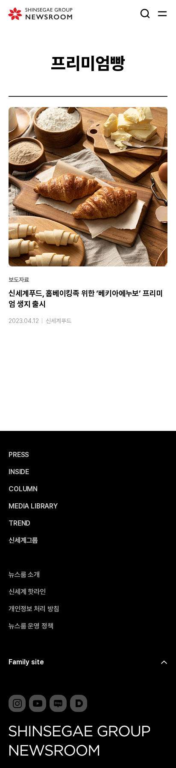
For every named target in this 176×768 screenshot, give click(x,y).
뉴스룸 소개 (24, 574)
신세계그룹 (23, 540)
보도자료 (19, 280)
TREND (19, 523)
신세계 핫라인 (27, 592)
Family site (26, 662)
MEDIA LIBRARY (33, 506)
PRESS (19, 454)
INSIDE (19, 472)
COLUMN (23, 489)
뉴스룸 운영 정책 (31, 626)
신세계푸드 (58, 320)
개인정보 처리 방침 (34, 609)
